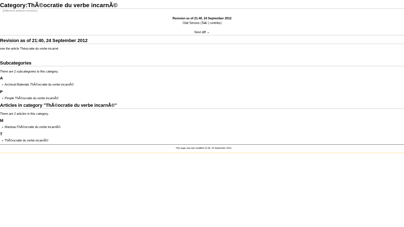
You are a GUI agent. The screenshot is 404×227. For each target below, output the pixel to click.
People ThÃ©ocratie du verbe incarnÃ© (32, 98)
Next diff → (202, 32)
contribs (215, 23)
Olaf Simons (191, 23)
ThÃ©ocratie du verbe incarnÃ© (26, 140)
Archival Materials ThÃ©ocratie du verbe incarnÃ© (39, 84)
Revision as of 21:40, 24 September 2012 (202, 18)
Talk (204, 23)
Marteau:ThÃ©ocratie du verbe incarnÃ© (33, 127)
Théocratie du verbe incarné (39, 48)
